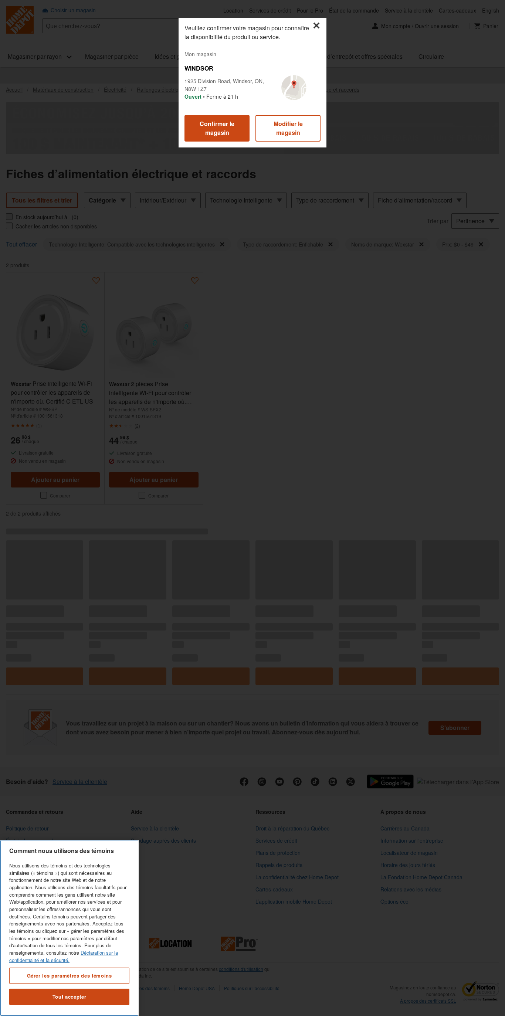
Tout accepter (69, 996)
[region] (69, 928)
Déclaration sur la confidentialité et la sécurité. (63, 956)
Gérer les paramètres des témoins (69, 975)
